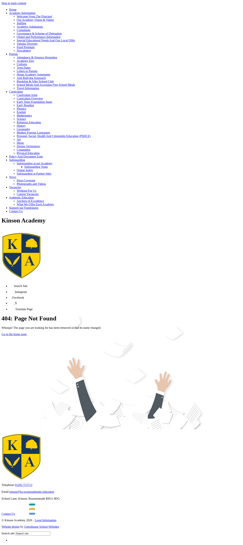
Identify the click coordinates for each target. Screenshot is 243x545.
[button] (11, 284)
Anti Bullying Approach (31, 78)
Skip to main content (14, 3)
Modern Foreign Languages (33, 132)
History (21, 125)
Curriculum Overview (30, 98)
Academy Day (25, 60)
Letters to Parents (27, 71)
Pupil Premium (26, 47)
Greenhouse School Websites (41, 526)
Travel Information (28, 88)
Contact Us (16, 211)
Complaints (23, 30)
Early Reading (25, 105)
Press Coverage (26, 180)
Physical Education (28, 153)
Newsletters (24, 50)
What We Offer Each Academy (35, 204)
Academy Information (22, 13)
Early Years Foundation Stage (34, 101)
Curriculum (16, 91)
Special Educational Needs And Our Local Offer (46, 40)
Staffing (21, 23)
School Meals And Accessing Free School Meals (46, 84)
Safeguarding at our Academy (34, 163)
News (12, 177)
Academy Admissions (30, 26)
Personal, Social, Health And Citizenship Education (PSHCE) (54, 136)
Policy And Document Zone (26, 156)
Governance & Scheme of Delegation (39, 33)
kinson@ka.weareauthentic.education (31, 491)
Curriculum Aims (27, 95)
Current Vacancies (28, 194)
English (21, 112)
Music (20, 142)
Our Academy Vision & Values (35, 19)
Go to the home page (14, 334)
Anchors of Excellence (30, 201)
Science (21, 119)
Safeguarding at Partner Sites (34, 173)
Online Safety (25, 170)
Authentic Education (21, 197)
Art (19, 139)
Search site (8, 533)
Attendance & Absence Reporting (37, 57)
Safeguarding (17, 160)
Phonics (21, 108)
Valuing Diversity (27, 43)
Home (13, 9)
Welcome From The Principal (34, 16)
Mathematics (24, 115)
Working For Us (26, 190)
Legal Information (45, 520)
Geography (23, 129)
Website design (11, 526)
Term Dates (24, 67)
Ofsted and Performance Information (39, 37)
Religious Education (29, 122)
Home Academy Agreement (33, 74)
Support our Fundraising (23, 207)
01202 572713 (23, 485)
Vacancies (15, 187)
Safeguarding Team (36, 166)
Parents (13, 54)
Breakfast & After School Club (35, 81)
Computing (23, 149)
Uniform (22, 64)
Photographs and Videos (31, 183)
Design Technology (28, 146)
